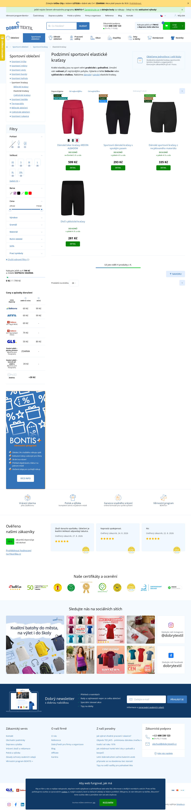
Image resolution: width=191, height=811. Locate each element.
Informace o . (145, 707)
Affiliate (54, 752)
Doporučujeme (57, 91)
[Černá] (69, 140)
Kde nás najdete (165, 753)
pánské (96, 74)
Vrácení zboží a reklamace (18, 748)
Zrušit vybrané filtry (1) (18, 259)
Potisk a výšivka (74, 15)
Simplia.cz (180, 804)
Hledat (83, 26)
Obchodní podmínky (15, 740)
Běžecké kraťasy (21, 86)
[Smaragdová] (73, 140)
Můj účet (181, 15)
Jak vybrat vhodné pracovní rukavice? (114, 736)
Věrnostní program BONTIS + (19, 761)
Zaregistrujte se (92, 9)
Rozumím (108, 802)
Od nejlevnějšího (75, 91)
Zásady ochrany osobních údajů (21, 757)
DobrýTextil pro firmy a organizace (67, 744)
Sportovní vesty (19, 70)
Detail (73, 168)
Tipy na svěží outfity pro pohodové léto (115, 765)
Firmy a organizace (93, 15)
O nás (54, 736)
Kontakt (129, 15)
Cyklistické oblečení (21, 112)
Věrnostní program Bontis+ (17, 15)
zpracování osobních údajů (151, 707)
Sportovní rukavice (20, 116)
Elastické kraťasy (21, 91)
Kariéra (54, 757)
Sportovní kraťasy (40, 47)
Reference (109, 15)
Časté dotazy (38, 15)
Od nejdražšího (94, 91)
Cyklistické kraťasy (22, 95)
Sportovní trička (19, 61)
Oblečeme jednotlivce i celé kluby (164, 56)
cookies (64, 792)
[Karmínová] (77, 140)
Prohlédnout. (135, 3)
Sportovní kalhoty (20, 78)
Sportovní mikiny (19, 65)
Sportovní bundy (19, 74)
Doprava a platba (56, 15)
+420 (112, 25)
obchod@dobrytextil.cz (164, 744)
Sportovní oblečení (20, 47)
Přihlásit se (177, 699)
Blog (120, 15)
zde (94, 802)
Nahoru (176, 274)
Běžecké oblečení (20, 107)
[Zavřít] (188, 3)
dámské (87, 74)
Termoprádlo (18, 103)
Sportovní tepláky (20, 99)
